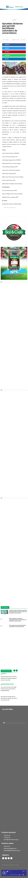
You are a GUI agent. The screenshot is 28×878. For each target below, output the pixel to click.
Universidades (12, 207)
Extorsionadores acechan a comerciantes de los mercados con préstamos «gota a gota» (17, 619)
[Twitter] (6, 858)
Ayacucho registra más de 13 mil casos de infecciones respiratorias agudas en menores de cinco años (9, 678)
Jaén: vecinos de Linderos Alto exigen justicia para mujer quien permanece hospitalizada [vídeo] (8, 689)
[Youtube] (9, 858)
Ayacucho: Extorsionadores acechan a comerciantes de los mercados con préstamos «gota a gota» (18, 611)
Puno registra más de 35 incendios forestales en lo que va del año (17, 626)
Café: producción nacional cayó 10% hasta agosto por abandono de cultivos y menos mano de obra (9, 698)
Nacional (14, 19)
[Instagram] (11, 858)
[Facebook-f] (3, 858)
